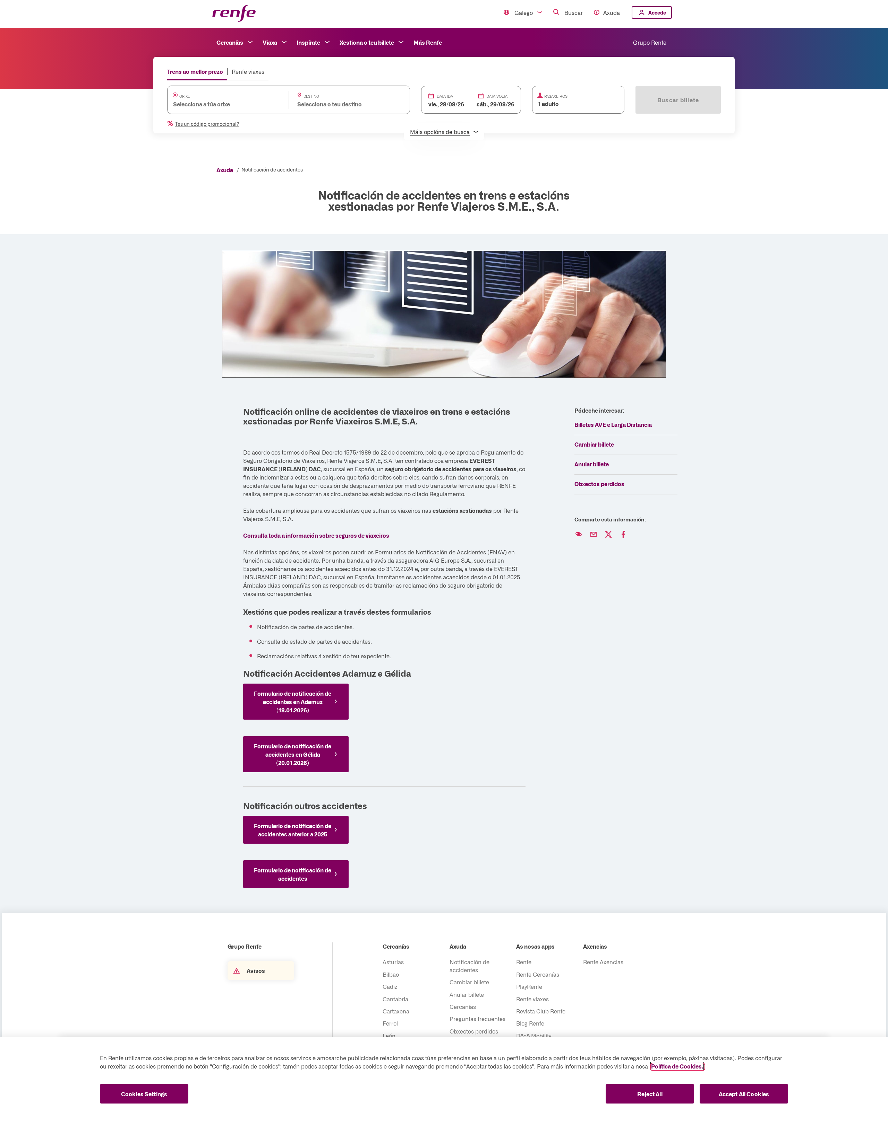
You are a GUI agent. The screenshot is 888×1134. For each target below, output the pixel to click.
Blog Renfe (530, 1023)
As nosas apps (535, 946)
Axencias (595, 946)
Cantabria (395, 998)
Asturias (393, 961)
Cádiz (390, 986)
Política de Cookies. (677, 1066)
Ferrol (390, 1023)
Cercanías (229, 42)
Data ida (445, 96)
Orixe (184, 96)
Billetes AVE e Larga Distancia (613, 424)
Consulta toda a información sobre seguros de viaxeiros (316, 535)
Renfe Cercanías (537, 974)
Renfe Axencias (603, 961)
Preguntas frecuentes (477, 1018)
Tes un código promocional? (207, 123)
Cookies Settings (144, 1093)
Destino (311, 96)
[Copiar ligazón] (578, 534)
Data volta (496, 96)
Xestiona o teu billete (367, 42)
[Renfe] (234, 13)
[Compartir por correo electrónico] (593, 534)
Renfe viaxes (248, 71)
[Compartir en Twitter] (608, 534)
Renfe (523, 961)
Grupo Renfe (649, 42)
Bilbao (391, 974)
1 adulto (548, 103)
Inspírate (308, 42)
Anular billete (591, 463)
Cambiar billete (594, 444)
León (389, 1035)
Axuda (611, 12)
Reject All (650, 1093)
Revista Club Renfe (540, 1011)
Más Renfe (427, 42)
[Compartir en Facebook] (623, 534)
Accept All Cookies (744, 1093)
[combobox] (221, 104)
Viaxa (270, 42)
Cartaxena (396, 1011)
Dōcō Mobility (533, 1035)
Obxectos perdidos (599, 483)
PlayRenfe (529, 986)
